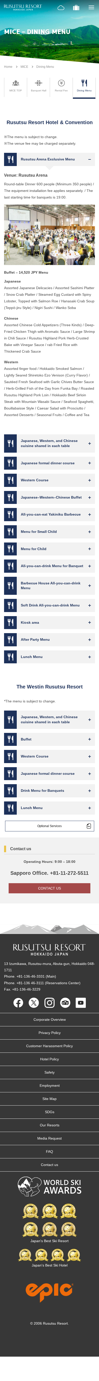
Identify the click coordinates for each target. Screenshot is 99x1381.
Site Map (49, 1099)
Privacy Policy (50, 1033)
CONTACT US (49, 888)
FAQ (49, 1151)
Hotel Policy (49, 1059)
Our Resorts (49, 1125)
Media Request (49, 1138)
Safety (49, 1072)
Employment (50, 1085)
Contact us (49, 1165)
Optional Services (49, 826)
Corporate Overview (50, 1019)
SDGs (49, 1112)
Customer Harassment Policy (49, 1046)
